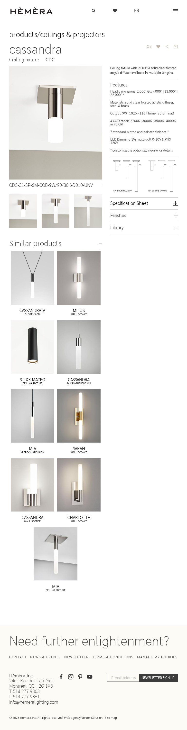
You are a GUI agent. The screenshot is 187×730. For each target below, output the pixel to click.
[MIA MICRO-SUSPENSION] (32, 416)
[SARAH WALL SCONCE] (79, 416)
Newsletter (76, 657)
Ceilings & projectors (72, 34)
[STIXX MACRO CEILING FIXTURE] (32, 347)
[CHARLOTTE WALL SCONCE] (79, 485)
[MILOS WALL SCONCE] (79, 277)
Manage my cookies (157, 657)
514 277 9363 (26, 691)
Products (23, 34)
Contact (18, 657)
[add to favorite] (158, 46)
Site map (111, 718)
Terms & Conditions (112, 657)
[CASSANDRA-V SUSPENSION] (32, 277)
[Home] (31, 11)
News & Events (45, 657)
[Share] (167, 46)
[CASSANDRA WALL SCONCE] (32, 485)
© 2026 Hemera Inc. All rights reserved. (36, 718)
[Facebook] (61, 678)
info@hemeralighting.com (33, 702)
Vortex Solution (92, 718)
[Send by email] (176, 46)
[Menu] (175, 11)
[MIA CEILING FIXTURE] (55, 553)
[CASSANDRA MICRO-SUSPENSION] (79, 347)
